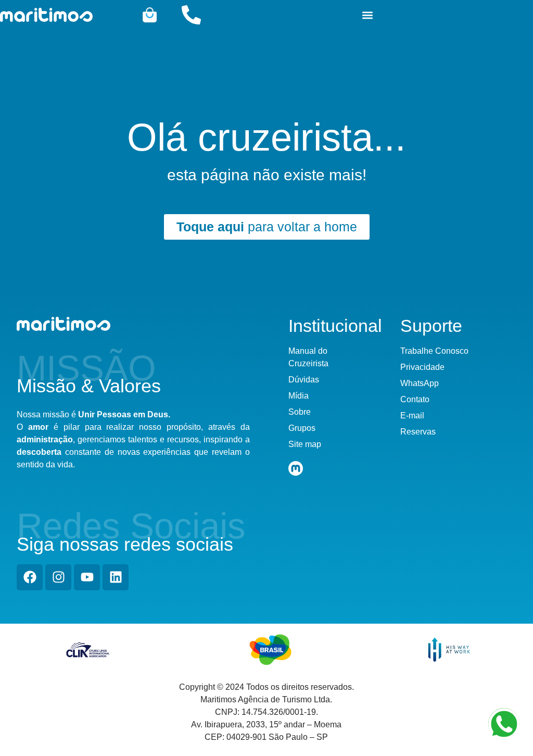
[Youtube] (87, 577)
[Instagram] (58, 577)
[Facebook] (30, 577)
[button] (367, 14)
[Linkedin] (116, 577)
